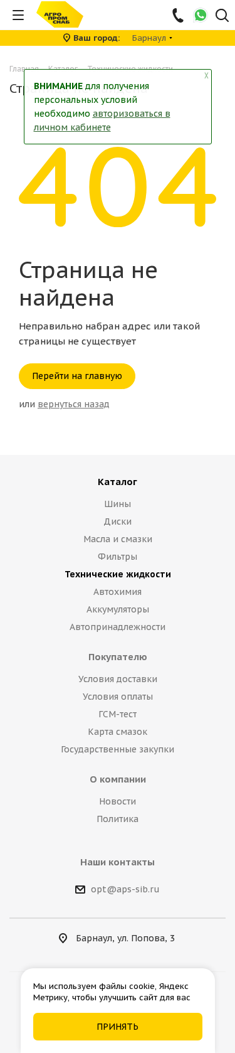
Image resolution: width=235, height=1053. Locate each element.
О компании (118, 779)
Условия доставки (117, 679)
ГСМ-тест (117, 714)
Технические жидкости (118, 574)
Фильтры (117, 556)
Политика (117, 819)
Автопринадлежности (117, 627)
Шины (117, 504)
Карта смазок (117, 731)
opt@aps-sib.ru (125, 889)
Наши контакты (117, 862)
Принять (117, 1026)
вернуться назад (74, 404)
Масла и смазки (117, 539)
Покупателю (117, 657)
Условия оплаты (118, 696)
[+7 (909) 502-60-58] (178, 15)
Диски (117, 521)
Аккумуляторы (117, 609)
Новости (117, 801)
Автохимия (117, 591)
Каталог (117, 482)
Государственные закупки (117, 749)
